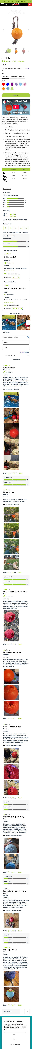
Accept (15, 1034)
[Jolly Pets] (16, 4)
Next (19, 11)
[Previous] (3, 30)
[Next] (28, 30)
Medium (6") (14, 77)
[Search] (26, 4)
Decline (15, 1039)
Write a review (21, 61)
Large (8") (21, 77)
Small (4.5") (5, 77)
